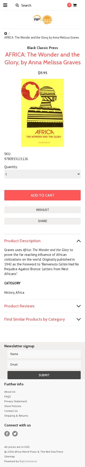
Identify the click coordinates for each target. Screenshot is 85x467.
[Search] (17, 5)
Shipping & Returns (16, 415)
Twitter (15, 434)
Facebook (7, 434)
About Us (9, 391)
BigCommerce (28, 461)
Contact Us (11, 411)
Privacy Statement (15, 401)
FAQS (7, 396)
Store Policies (12, 406)
